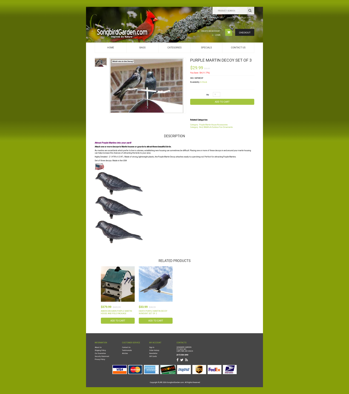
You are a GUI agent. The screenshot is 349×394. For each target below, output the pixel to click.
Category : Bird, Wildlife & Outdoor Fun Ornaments (211, 127)
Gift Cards (153, 356)
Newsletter (153, 353)
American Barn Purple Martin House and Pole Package (116, 312)
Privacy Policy (100, 359)
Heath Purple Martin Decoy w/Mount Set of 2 (153, 312)
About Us (98, 347)
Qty (207, 95)
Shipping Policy (100, 350)
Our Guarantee (100, 353)
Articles (125, 353)
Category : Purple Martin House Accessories (209, 125)
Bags (142, 47)
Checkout (245, 32)
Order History (154, 350)
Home (110, 47)
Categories (174, 47)
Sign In (151, 347)
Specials (206, 47)
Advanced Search (245, 18)
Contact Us (238, 47)
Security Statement (102, 356)
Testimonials (127, 350)
